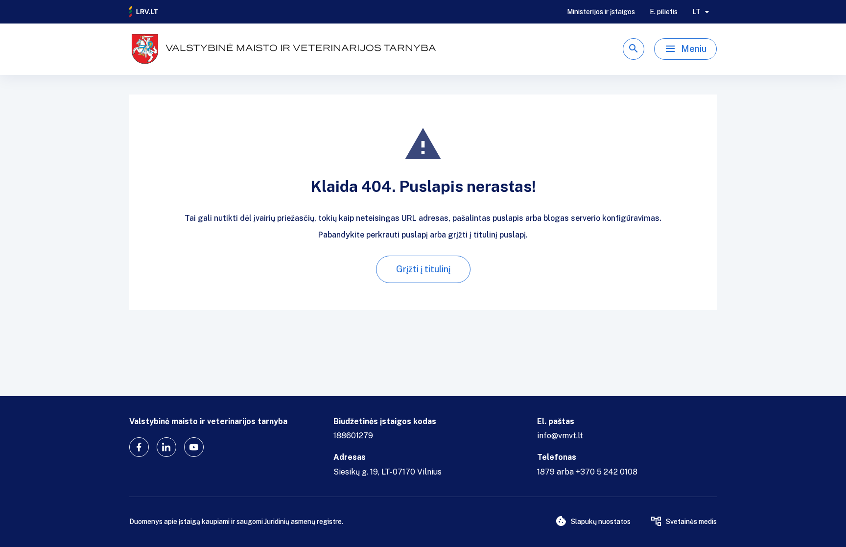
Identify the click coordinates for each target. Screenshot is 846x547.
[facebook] (139, 447)
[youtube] (194, 447)
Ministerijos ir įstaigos (601, 12)
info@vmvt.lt (560, 435)
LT (696, 12)
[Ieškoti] (633, 49)
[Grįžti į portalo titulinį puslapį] (144, 12)
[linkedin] (166, 447)
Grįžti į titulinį (423, 269)
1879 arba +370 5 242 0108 (587, 471)
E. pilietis (664, 12)
